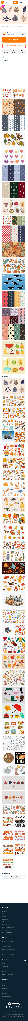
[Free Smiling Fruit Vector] (13, 368)
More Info (6, 59)
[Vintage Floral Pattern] (13, 334)
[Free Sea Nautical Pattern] (13, 252)
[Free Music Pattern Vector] (13, 351)
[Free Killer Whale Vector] (13, 301)
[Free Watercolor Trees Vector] (9, 102)
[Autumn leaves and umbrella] (8, 467)
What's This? (16, 57)
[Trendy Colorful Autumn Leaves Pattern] (13, 268)
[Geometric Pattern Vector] (13, 318)
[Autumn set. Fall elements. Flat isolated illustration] (13, 632)
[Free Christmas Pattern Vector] (13, 199)
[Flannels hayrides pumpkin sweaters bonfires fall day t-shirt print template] (8, 966)
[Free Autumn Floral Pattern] (9, 239)
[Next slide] (22, 1007)
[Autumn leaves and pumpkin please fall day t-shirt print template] (8, 980)
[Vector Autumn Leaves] (13, 149)
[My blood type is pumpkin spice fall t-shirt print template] (8, 910)
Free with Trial (14, 39)
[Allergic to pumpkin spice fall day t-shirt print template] (8, 952)
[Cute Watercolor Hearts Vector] (13, 166)
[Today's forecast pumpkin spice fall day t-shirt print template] (8, 994)
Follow (23, 34)
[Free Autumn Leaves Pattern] (13, 116)
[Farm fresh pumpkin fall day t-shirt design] (8, 924)
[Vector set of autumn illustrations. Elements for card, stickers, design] (13, 647)
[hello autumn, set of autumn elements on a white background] (13, 531)
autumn (6, 1007)
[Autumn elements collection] (7, 92)
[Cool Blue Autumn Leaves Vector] (13, 405)
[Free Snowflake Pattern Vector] (13, 182)
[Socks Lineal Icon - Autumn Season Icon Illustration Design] (8, 694)
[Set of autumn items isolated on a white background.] (13, 284)
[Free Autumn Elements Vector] (13, 384)
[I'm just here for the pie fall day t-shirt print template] (7, 846)
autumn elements (15, 1007)
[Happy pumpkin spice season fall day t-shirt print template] (8, 938)
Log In (20, 2)
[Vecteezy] (2, 2)
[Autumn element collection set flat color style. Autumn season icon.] (9, 597)
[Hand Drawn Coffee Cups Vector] (13, 216)
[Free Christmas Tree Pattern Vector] (13, 132)
